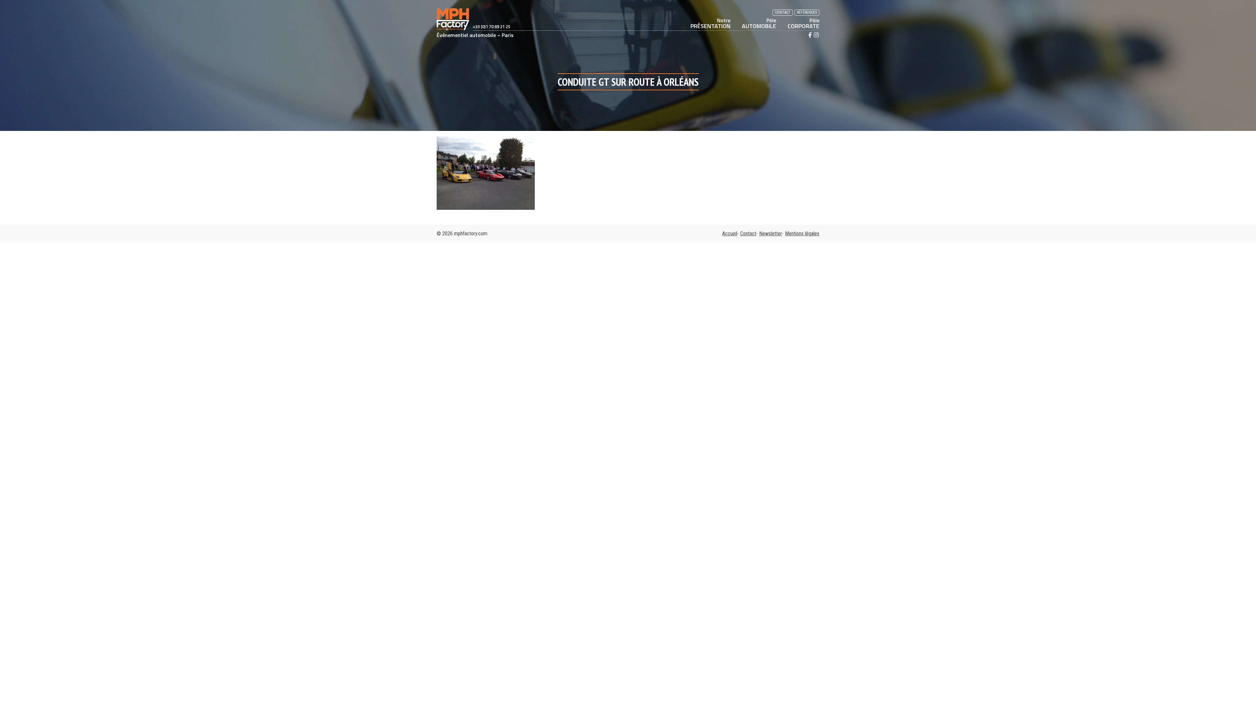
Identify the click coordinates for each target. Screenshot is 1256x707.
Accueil (729, 233)
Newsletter (770, 233)
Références (807, 12)
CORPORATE (803, 23)
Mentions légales (802, 233)
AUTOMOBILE (759, 23)
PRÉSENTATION (710, 23)
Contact (783, 12)
